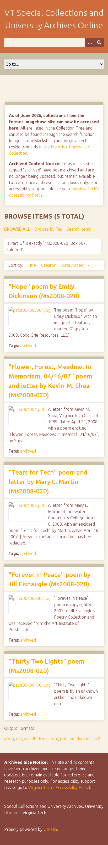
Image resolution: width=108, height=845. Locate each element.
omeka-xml (79, 738)
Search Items (79, 229)
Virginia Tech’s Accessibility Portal (59, 787)
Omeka (50, 829)
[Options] (89, 42)
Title (32, 265)
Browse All (17, 229)
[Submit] (99, 42)
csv (19, 738)
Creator (49, 265)
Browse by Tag (48, 229)
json (63, 738)
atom (9, 738)
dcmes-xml (47, 738)
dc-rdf (29, 738)
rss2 (96, 738)
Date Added (72, 265)
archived (28, 345)
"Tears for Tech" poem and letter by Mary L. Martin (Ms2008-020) (48, 482)
